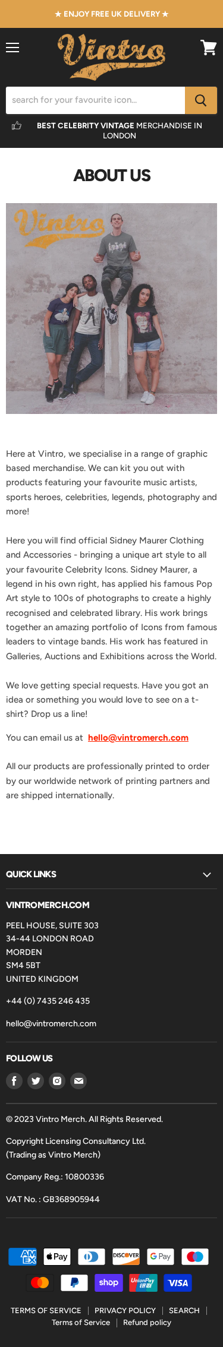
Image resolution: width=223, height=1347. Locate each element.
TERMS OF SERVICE (46, 1310)
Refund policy (147, 1322)
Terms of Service (81, 1322)
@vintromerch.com (148, 737)
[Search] (201, 100)
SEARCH (184, 1310)
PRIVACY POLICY (125, 1310)
